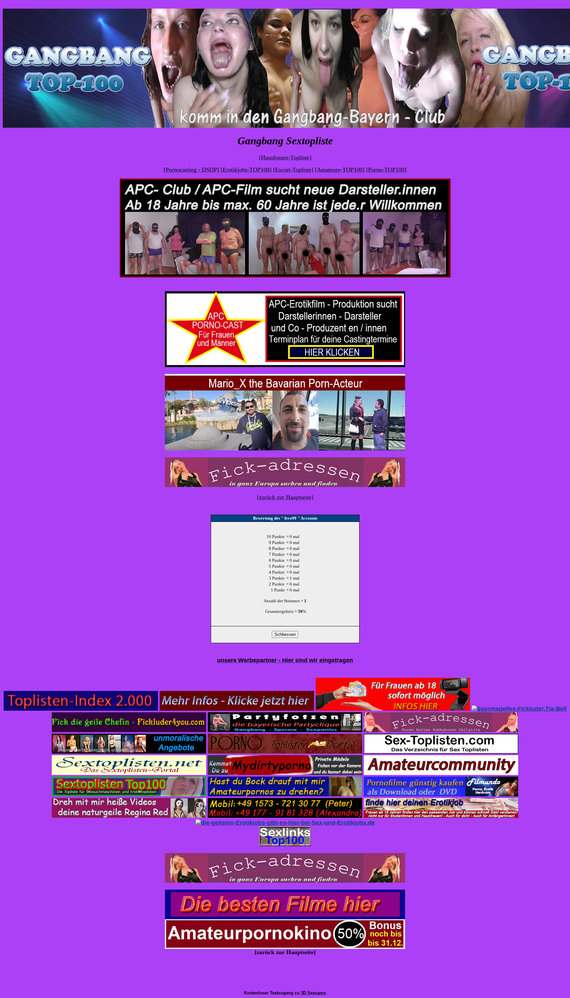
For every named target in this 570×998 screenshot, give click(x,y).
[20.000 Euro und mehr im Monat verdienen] (393, 708)
